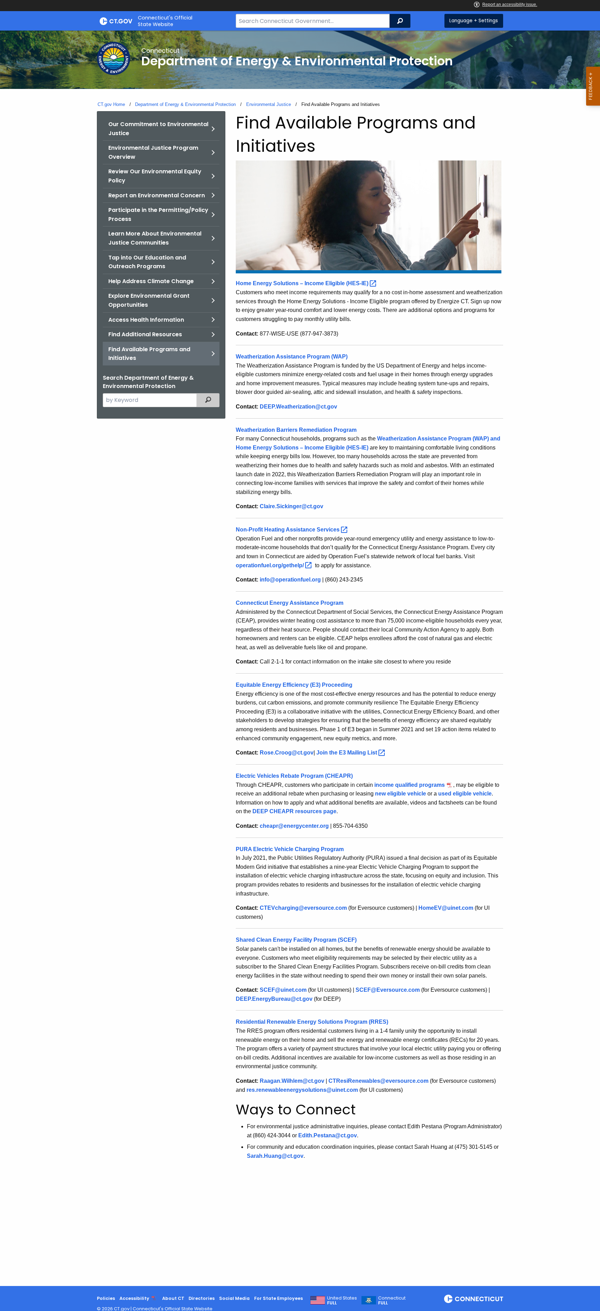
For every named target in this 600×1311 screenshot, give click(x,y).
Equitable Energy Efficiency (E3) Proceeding (294, 685)
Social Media (234, 1298)
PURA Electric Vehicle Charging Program (290, 849)
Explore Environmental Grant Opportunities (149, 300)
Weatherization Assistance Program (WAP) (292, 357)
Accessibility (134, 1298)
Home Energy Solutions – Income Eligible (303, 283)
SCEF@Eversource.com (388, 990)
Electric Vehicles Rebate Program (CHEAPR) (294, 776)
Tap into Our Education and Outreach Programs (147, 262)
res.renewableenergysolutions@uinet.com (302, 1090)
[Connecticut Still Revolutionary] (473, 1299)
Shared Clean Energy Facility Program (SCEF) (296, 940)
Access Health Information (146, 320)
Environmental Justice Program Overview (153, 152)
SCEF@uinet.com (283, 990)
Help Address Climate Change (151, 281)
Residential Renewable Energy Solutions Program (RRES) (312, 1022)
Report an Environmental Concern (156, 195)
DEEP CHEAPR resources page (294, 811)
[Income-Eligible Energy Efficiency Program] (368, 217)
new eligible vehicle (400, 794)
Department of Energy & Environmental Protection (185, 104)
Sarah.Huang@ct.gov (275, 1156)
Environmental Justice (268, 104)
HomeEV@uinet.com (445, 908)
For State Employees (278, 1298)
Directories (202, 1298)
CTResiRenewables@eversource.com (378, 1081)
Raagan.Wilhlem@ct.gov (292, 1081)
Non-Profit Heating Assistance (288, 530)
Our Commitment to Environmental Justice (158, 128)
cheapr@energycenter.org (294, 826)
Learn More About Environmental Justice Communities (154, 238)
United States (342, 1300)
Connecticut (392, 1300)
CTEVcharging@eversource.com (303, 908)
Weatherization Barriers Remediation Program (296, 430)
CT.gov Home (111, 104)
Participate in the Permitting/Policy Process (158, 214)
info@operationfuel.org (290, 580)
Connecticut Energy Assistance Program (289, 603)
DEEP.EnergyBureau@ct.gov (274, 999)
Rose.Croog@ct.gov (287, 753)
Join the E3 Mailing (347, 753)
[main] (300, 658)
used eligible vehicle (465, 794)
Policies (106, 1298)
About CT (173, 1298)
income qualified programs (409, 785)
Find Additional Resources (145, 334)
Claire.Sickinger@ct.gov (291, 506)
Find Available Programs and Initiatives (149, 353)
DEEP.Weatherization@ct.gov (298, 407)
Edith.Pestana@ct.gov (327, 1135)
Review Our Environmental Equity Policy (154, 175)
